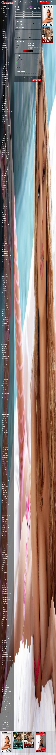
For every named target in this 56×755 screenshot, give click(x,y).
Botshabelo (4, 158)
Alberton (4, 146)
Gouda (3, 650)
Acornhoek (4, 389)
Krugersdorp (4, 263)
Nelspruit (4, 426)
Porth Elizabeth (5, 128)
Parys (3, 200)
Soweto (3, 284)
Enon (3, 66)
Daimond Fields (5, 500)
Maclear (3, 107)
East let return (5, 55)
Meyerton (4, 268)
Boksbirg (4, 228)
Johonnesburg (5, 416)
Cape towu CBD (5, 607)
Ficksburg (4, 179)
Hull (3, 84)
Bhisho (3, 31)
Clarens (3, 43)
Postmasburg (5, 544)
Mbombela (4, 420)
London (3, 103)
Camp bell (4, 490)
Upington (4, 554)
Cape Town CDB (5, 599)
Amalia (3, 439)
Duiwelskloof (4, 356)
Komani (3, 93)
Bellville (3, 484)
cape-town (4, 39)
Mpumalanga (4, 385)
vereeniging (4, 294)
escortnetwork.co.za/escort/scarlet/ (35, 47)
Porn (3, 123)
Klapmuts (4, 662)
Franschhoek (4, 638)
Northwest (4, 465)
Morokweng (4, 457)
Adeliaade (4, 16)
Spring (3, 286)
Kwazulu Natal (5, 327)
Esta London (4, 630)
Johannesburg (5, 88)
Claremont (4, 41)
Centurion (4, 171)
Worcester (4, 138)
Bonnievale (4, 581)
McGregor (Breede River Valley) (7, 674)
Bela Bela (4, 348)
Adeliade (4, 18)
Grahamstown (5, 78)
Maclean (3, 105)
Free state (4, 68)
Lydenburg (4, 266)
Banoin (3, 216)
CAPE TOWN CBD (5, 167)
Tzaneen (4, 381)
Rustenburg (4, 474)
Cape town (4, 165)
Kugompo (4, 95)
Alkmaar (3, 311)
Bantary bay (4, 562)
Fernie (3, 412)
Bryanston (4, 160)
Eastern (3, 60)
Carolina (3, 395)
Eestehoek (4, 449)
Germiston (4, 185)
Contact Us (33, 1)
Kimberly (4, 521)
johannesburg (5, 515)
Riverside (4, 430)
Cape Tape (4, 587)
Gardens (4, 642)
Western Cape (37, 23)
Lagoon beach (5, 97)
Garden (3, 640)
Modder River (5, 527)
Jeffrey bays (4, 86)
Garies (3, 509)
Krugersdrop (4, 198)
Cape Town (4, 37)
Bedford (3, 25)
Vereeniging (4, 722)
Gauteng (4, 70)
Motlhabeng (4, 459)
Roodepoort (4, 280)
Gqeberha (4, 74)
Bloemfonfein (5, 150)
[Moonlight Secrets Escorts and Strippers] (18, 748)
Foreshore (4, 636)
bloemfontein (5, 224)
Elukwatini (4, 408)
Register (43, 1)
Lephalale (4, 362)
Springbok (4, 548)
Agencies (27, 1)
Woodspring (4, 307)
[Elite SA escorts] (41, 752)
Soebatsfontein (5, 546)
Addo (3, 12)
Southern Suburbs (6, 705)
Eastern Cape (4, 8)
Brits (3, 441)
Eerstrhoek (4, 404)
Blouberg (4, 579)
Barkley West (4, 480)
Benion (3, 218)
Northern (4, 463)
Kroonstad (4, 193)
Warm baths (4, 383)
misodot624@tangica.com (7, 111)
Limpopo (4, 101)
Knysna (3, 91)
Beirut (3, 27)
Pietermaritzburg (5, 336)
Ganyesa (4, 453)
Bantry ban (4, 564)
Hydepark (4, 513)
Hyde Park (4, 251)
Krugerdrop (4, 195)
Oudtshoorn (4, 119)
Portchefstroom (5, 469)
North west (4, 531)
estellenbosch (5, 634)
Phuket (3, 467)
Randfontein (4, 276)
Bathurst (4, 20)
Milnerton (4, 679)
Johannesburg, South (6, 255)
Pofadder (4, 540)
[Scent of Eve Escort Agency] (47, 43)
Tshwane (4, 290)
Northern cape (5, 533)
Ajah (3, 144)
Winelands (4, 728)
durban (3, 239)
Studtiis (3, 134)
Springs (3, 288)
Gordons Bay (4, 648)
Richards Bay (4, 340)
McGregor (4, 671)
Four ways (4, 181)
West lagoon (4, 556)
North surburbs (5, 689)
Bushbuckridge (5, 393)
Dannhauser (4, 321)
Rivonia (3, 278)
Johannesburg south (6, 191)
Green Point (4, 652)
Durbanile (4, 47)
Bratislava (4, 352)
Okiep (3, 535)
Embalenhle (4, 410)
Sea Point (4, 699)
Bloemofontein (5, 154)
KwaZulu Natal (4, 309)
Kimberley (4, 519)
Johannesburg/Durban (6, 656)
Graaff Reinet (4, 76)
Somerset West (5, 703)
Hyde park (4, 189)
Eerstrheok (4, 401)
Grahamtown (4, 80)
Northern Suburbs (6, 691)
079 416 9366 (31, 8)
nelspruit (4, 375)
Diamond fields (5, 502)
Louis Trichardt (5, 366)
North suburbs (5, 687)
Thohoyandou (5, 379)
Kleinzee (3, 523)
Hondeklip (4, 511)
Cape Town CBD (30, 23)
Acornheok (4, 387)
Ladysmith (4, 331)
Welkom (3, 208)
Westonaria (4, 298)
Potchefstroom (5, 472)
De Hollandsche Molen (6, 619)
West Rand (4, 296)
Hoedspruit (4, 358)
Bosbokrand (4, 350)
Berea (3, 313)
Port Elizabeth (5, 125)
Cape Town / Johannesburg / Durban (7, 592)
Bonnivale (4, 583)
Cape (3, 35)
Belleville (4, 570)
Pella (3, 537)
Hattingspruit (5, 325)
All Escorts (22, 1)
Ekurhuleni (4, 177)
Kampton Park (5, 259)
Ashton (3, 560)
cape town (4, 317)
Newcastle (4, 334)
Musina (3, 373)
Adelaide (4, 14)
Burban (3, 315)
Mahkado (4, 369)
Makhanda (4, 109)
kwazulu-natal (5, 329)
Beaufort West (5, 23)
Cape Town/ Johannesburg (5, 602)
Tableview (4, 716)
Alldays (3, 346)
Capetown (4, 498)
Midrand (4, 270)
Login (48, 1)
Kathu (3, 517)
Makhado (4, 371)
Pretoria (3, 204)
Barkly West (4, 482)
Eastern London (5, 64)
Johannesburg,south (6, 257)
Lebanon (4, 99)
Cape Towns (4, 445)
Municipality (4, 424)
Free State (3, 140)
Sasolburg (4, 206)
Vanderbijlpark (5, 292)
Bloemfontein (5, 152)
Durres (3, 53)
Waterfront (4, 724)
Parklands (4, 695)
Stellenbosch (4, 132)
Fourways (4, 245)
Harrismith (4, 187)
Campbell (4, 492)
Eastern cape (4, 62)
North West (3, 432)
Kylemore (4, 664)
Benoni (3, 222)
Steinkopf (4, 550)
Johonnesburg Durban (6, 660)
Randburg (4, 274)
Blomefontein (5, 226)
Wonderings (4, 305)
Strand (3, 714)
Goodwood (4, 646)
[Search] (51, 2)
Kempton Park (5, 261)
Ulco (3, 552)
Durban (3, 45)
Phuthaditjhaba (5, 202)
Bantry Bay (4, 566)
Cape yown (4, 609)
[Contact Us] (54, 2)
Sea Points (4, 130)
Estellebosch (4, 632)
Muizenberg (4, 685)
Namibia (3, 529)
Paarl (3, 121)
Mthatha (4, 117)
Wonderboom (5, 301)
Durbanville (4, 49)
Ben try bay (4, 486)
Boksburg (4, 156)
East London (4, 58)
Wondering (4, 303)
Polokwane (4, 338)
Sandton (4, 282)
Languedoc (4, 669)
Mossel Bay (4, 115)
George (3, 72)
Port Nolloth (4, 542)
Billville (3, 488)
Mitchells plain (5, 681)
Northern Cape (4, 476)
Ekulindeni (4, 406)
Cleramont (4, 617)
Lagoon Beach (5, 666)
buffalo (3, 33)
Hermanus (4, 82)
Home (16, 1)
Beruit (3, 29)
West (3, 136)
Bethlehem (4, 148)
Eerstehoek (4, 399)
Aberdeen (4, 10)
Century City (4, 613)
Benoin (3, 220)
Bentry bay (4, 577)
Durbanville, (4, 51)
